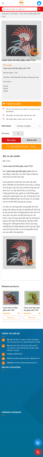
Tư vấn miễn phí (21, 147)
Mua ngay (11, 140)
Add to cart (31, 140)
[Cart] (39, 3)
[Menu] (3, 3)
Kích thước (6, 126)
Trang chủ (5, 14)
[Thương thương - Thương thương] (21, 3)
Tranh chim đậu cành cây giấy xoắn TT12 (32, 309)
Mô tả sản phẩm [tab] (11, 156)
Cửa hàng (13, 14)
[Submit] (39, 9)
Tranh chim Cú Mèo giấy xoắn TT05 (10, 309)
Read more (11, 317)
